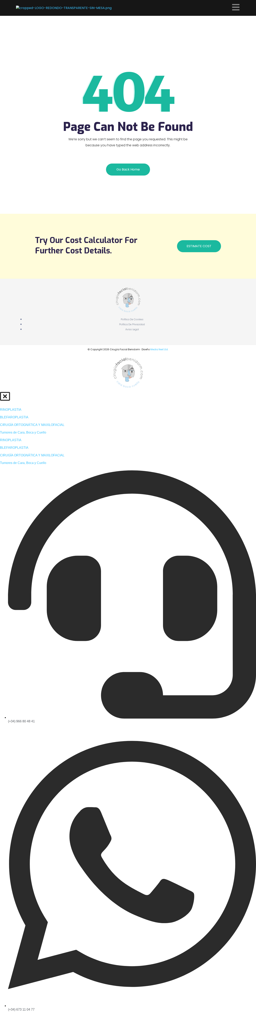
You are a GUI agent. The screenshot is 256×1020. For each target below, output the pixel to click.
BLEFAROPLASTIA (14, 417)
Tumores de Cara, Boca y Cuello (23, 432)
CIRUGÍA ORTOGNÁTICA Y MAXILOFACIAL (32, 425)
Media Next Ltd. (159, 349)
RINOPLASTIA (10, 409)
